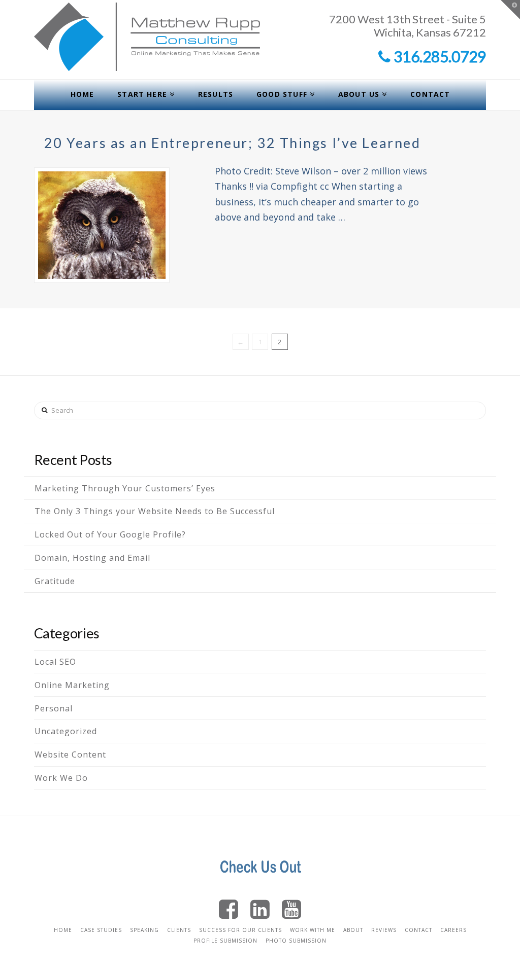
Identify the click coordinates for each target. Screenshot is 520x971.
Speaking (144, 929)
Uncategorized (66, 731)
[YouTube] (291, 908)
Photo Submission (296, 940)
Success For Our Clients (240, 929)
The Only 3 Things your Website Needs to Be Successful (155, 511)
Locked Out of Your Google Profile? (110, 534)
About (353, 929)
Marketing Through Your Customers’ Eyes (125, 488)
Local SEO (55, 661)
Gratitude (55, 581)
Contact (418, 929)
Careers (453, 929)
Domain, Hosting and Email (92, 557)
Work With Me (312, 929)
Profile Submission (225, 940)
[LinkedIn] (260, 908)
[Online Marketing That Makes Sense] (147, 37)
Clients (179, 929)
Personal (54, 708)
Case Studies (101, 929)
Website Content (70, 754)
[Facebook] (228, 908)
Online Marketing (72, 685)
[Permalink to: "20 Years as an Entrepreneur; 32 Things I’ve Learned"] (102, 225)
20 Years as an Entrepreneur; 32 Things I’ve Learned (232, 142)
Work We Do (61, 777)
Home (63, 929)
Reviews (384, 929)
